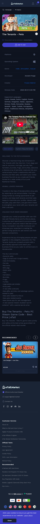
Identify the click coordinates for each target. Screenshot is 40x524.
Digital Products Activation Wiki (12, 432)
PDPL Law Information (9, 457)
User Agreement (7, 450)
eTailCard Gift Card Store (10, 468)
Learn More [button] (28, 515)
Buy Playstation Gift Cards (10, 479)
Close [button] (10, 520)
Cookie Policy (6, 453)
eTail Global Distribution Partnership (14, 439)
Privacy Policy (6, 446)
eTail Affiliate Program (9, 435)
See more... (6, 486)
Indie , (18, 69)
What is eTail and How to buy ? (12, 428)
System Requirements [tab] (24, 149)
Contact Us (8, 401)
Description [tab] (8, 149)
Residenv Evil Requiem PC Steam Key (14, 472)
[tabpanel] (20, 241)
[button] (34, 140)
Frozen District (29, 83)
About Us (5, 424)
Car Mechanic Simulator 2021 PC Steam (15, 475)
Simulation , (25, 69)
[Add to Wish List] (36, 34)
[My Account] (33, 3)
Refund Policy (6, 461)
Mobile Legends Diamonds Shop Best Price (16, 482)
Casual (32, 69)
